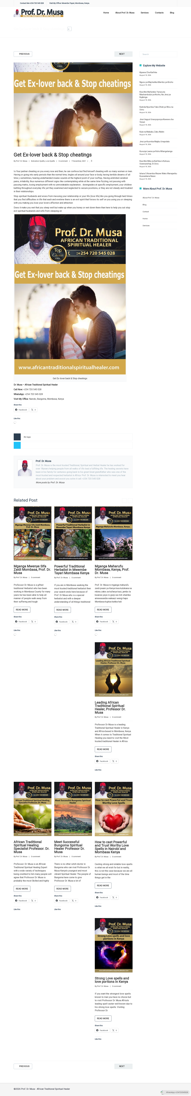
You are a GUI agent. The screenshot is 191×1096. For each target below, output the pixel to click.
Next (122, 54)
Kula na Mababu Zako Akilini (152, 132)
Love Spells (50, 161)
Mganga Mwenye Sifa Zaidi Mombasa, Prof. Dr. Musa (32, 569)
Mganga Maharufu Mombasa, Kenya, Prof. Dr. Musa (112, 569)
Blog (172, 12)
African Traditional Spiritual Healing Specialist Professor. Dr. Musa (31, 847)
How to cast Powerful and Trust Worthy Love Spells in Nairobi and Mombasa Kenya (112, 847)
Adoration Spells (133, 29)
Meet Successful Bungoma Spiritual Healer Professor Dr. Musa (69, 847)
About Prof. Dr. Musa (124, 12)
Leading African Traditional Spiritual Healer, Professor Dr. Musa (110, 707)
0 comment (63, 161)
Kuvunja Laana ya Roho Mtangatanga (156, 151)
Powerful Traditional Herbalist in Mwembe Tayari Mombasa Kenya (71, 569)
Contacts (159, 12)
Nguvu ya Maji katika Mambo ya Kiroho (156, 82)
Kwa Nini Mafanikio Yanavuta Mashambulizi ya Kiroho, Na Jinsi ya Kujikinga (155, 94)
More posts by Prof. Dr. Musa (50, 482)
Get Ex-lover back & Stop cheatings (53, 155)
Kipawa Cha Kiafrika (148, 72)
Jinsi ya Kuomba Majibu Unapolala (154, 141)
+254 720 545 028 (32, 389)
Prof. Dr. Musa (21, 161)
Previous (24, 54)
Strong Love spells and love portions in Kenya (112, 980)
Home (106, 12)
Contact (146, 212)
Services (145, 12)
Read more (22, 610)
